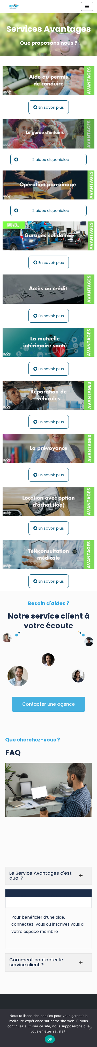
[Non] (90, 1028)
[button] (48, 159)
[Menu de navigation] (87, 6)
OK (49, 1039)
